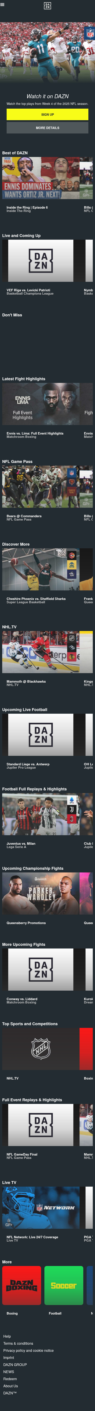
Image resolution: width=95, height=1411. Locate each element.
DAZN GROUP (15, 1364)
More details (47, 127)
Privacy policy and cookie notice (28, 1350)
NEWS (8, 1371)
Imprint (8, 1357)
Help (7, 1336)
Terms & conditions (18, 1343)
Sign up (47, 114)
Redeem (10, 1378)
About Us (10, 1385)
